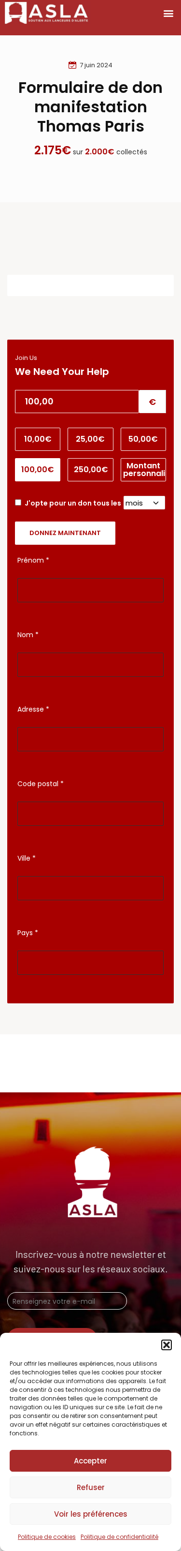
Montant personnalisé (144, 469)
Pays (27, 933)
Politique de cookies (47, 1537)
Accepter (90, 1461)
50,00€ (143, 439)
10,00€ (38, 439)
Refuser (91, 1487)
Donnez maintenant (65, 532)
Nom (28, 635)
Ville (26, 858)
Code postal (40, 784)
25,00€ (90, 439)
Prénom (33, 560)
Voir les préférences (90, 1514)
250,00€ (91, 469)
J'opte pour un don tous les (74, 503)
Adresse (33, 709)
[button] (166, 1345)
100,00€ (37, 469)
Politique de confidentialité (119, 1537)
